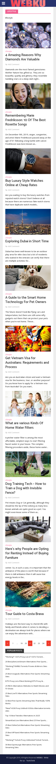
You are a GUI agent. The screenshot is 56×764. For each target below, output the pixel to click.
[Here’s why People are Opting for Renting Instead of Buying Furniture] (28, 529)
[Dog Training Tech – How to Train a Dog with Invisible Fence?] (28, 464)
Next (48, 643)
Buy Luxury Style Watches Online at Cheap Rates (24, 183)
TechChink (30, 761)
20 (26, 643)
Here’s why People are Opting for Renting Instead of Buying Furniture (27, 553)
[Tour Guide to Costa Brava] (28, 594)
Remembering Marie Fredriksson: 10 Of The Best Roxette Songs (25, 120)
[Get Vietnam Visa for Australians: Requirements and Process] (28, 338)
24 (43, 643)
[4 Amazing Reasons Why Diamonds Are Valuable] (28, 35)
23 (39, 643)
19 (21, 643)
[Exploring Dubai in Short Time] (28, 221)
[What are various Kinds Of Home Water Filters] (28, 403)
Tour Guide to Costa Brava (24, 614)
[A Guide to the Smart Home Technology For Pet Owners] (28, 277)
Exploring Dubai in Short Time (27, 241)
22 (34, 643)
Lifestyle (8, 51)
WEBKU (40, 758)
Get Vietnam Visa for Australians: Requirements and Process (27, 362)
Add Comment (13, 64)
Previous (7, 643)
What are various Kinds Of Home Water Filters (24, 425)
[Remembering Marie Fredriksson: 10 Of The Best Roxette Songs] (28, 95)
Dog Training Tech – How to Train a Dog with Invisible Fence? (25, 488)
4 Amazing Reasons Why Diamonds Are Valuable (23, 57)
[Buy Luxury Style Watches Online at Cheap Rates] (28, 161)
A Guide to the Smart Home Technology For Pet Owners (25, 299)
